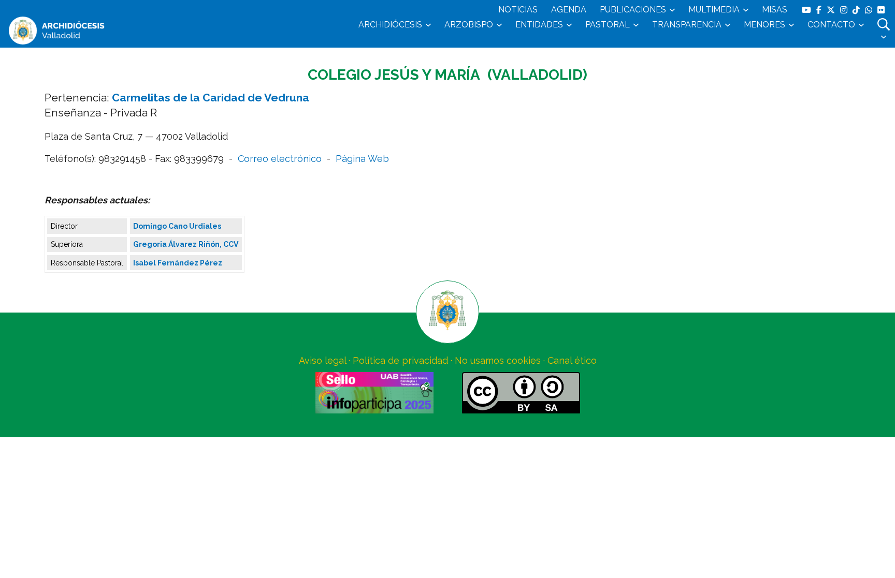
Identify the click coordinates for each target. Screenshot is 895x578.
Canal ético (572, 360)
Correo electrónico (280, 158)
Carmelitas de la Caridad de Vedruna (210, 97)
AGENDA (568, 9)
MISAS (774, 9)
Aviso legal (322, 360)
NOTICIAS (518, 9)
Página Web (362, 158)
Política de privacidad (400, 360)
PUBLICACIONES (633, 9)
